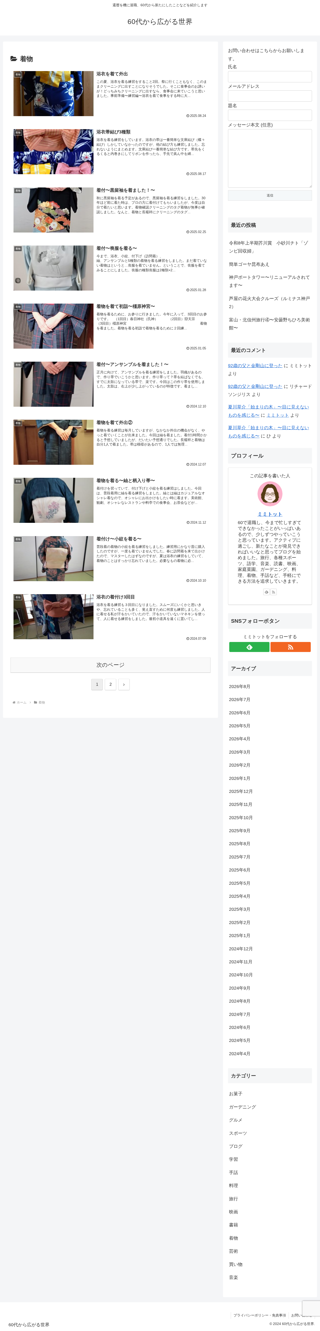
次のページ (110, 665)
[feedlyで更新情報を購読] (266, 592)
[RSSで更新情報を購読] (273, 592)
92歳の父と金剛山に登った (255, 365)
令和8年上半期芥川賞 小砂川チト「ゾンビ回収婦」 (268, 247)
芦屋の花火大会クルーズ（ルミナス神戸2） (269, 302)
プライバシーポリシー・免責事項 (260, 1315)
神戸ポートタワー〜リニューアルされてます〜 (269, 281)
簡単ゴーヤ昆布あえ (249, 264)
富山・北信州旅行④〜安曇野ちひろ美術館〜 (269, 323)
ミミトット (277, 415)
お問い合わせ (301, 1315)
